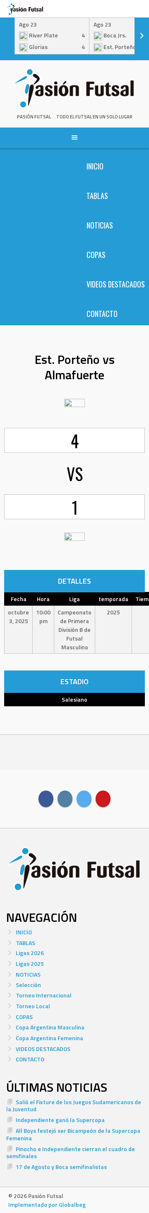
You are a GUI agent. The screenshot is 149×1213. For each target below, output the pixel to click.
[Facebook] (45, 799)
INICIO (95, 166)
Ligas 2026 (30, 952)
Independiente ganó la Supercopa (60, 1119)
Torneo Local (33, 1006)
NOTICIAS (100, 225)
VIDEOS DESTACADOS (116, 284)
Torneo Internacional (44, 995)
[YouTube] (103, 799)
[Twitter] (84, 799)
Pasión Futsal (34, 116)
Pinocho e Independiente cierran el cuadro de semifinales (70, 1152)
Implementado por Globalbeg (47, 1204)
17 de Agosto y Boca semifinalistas (61, 1166)
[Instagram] (65, 799)
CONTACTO (102, 313)
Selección (28, 984)
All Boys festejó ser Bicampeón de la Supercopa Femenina (73, 1134)
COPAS (96, 254)
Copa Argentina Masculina (50, 1027)
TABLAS (97, 195)
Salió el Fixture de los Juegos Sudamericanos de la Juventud (73, 1106)
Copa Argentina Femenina (49, 1038)
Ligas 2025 (30, 963)
